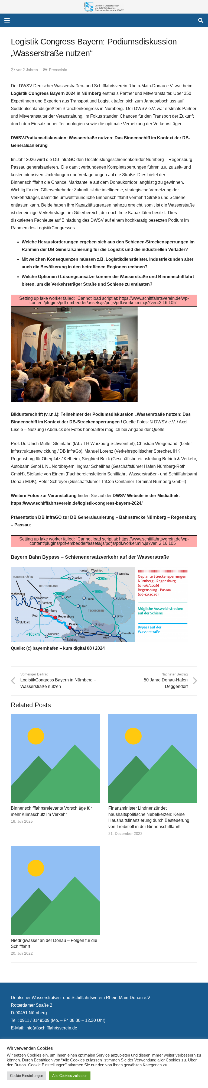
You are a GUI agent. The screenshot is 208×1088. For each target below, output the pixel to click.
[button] (7, 20)
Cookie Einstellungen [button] (26, 1076)
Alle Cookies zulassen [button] (69, 1076)
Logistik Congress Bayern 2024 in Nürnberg (56, 93)
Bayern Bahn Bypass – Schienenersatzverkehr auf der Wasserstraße (90, 557)
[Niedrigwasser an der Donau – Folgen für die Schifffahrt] (55, 890)
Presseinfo (58, 69)
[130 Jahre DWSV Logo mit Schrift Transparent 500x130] (104, 7)
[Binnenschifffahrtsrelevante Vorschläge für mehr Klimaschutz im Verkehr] (55, 758)
